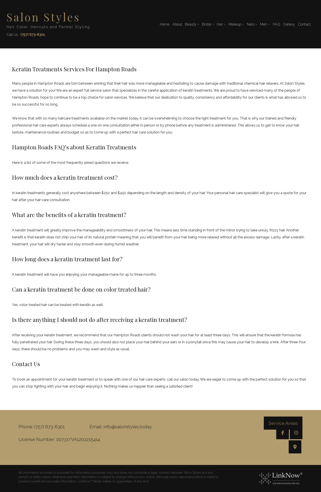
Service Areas (283, 423)
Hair (220, 24)
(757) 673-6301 (33, 34)
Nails (251, 24)
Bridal (206, 24)
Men (263, 24)
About (177, 24)
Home (164, 24)
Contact (304, 24)
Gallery (289, 24)
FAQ (276, 24)
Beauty (191, 24)
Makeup (235, 24)
